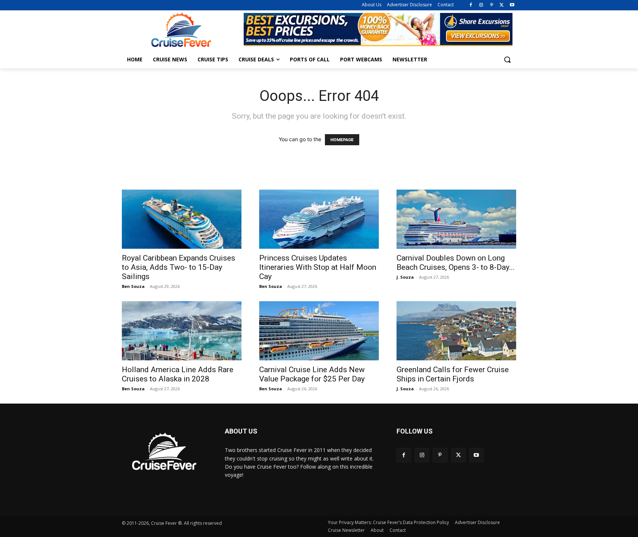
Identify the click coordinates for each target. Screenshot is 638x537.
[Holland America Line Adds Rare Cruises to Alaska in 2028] (181, 330)
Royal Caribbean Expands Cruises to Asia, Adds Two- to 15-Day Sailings (178, 267)
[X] (501, 5)
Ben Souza (133, 286)
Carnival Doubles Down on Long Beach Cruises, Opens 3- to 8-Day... (456, 263)
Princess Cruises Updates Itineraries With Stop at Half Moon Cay (317, 267)
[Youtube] (512, 5)
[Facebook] (471, 5)
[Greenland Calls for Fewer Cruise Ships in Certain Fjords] (456, 330)
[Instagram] (481, 5)
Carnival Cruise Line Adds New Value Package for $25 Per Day (312, 374)
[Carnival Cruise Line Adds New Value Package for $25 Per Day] (319, 330)
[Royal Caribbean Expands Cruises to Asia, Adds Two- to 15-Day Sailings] (181, 219)
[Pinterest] (491, 5)
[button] (507, 59)
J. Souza (405, 277)
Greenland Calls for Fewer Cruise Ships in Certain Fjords (453, 374)
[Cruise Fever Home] (181, 30)
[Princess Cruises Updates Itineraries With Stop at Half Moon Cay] (319, 219)
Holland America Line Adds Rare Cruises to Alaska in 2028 (177, 374)
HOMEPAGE (342, 139)
